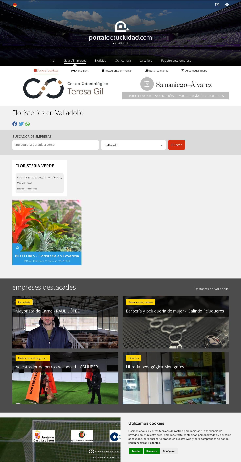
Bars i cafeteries (158, 70)
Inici (52, 60)
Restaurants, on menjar (118, 70)
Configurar (169, 451)
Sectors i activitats (47, 70)
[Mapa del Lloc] (227, 4)
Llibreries (133, 358)
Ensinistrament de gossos (33, 358)
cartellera (146, 60)
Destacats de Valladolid (211, 289)
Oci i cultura (123, 60)
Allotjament (81, 70)
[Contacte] (217, 4)
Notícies (100, 60)
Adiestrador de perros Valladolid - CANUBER (57, 367)
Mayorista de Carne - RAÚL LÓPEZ (48, 311)
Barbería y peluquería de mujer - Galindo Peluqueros (175, 311)
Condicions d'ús (100, 457)
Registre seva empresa (176, 60)
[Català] (13, 5)
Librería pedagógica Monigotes (155, 367)
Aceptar (136, 451)
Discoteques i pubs (195, 70)
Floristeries (32, 188)
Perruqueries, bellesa (140, 302)
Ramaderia (24, 302)
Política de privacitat (119, 457)
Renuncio (151, 451)
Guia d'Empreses (75, 60)
